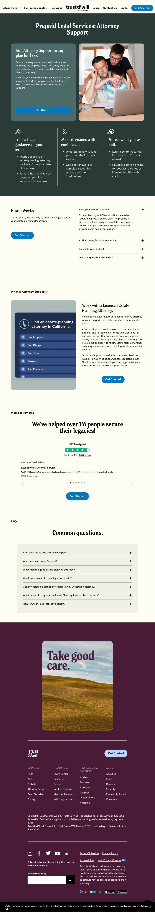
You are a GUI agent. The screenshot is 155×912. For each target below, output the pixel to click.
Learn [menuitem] (96, 8)
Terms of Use (130, 906)
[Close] (150, 906)
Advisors (85, 777)
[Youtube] (57, 853)
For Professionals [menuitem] (34, 8)
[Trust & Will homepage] (77, 8)
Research (59, 779)
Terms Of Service (89, 853)
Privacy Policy (110, 853)
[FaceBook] (39, 853)
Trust (30, 773)
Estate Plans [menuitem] (9, 8)
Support (58, 784)
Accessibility (87, 860)
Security (110, 789)
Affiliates (85, 802)
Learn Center (61, 773)
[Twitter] (48, 853)
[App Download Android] (122, 891)
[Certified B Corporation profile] (81, 892)
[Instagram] (30, 853)
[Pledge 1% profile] (86, 892)
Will (30, 779)
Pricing (31, 799)
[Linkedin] (66, 853)
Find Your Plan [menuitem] (142, 8)
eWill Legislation (63, 799)
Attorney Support (37, 789)
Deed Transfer (35, 794)
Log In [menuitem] (124, 8)
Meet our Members (64, 794)
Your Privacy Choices (109, 860)
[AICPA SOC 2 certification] (100, 892)
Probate (32, 784)
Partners (84, 782)
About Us (111, 773)
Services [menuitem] (57, 8)
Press (109, 779)
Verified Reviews (63, 789)
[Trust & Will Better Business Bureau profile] (93, 892)
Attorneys (85, 787)
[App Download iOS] (110, 891)
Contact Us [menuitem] (110, 8)
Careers (110, 784)
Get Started (43, 110)
